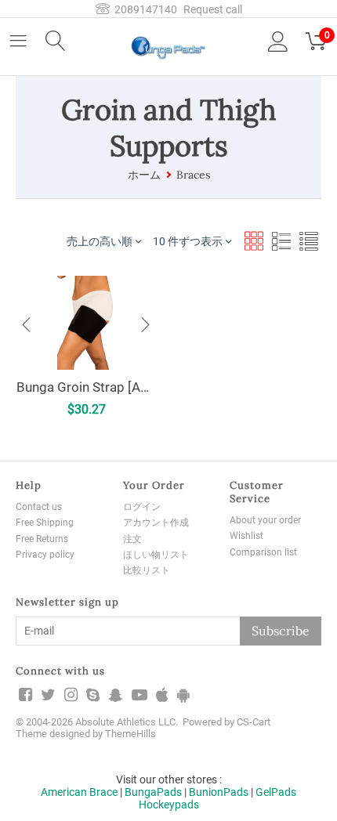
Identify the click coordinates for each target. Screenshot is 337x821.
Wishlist (246, 535)
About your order (265, 520)
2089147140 (143, 9)
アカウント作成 (156, 522)
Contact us (39, 506)
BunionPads (218, 792)
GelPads (275, 792)
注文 (132, 538)
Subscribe (281, 630)
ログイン (142, 506)
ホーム (144, 175)
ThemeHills (130, 734)
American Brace (79, 792)
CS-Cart (253, 722)
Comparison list (263, 552)
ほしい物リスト (156, 554)
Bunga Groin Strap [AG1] (86, 387)
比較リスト (146, 570)
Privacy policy (45, 554)
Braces (193, 175)
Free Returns (42, 538)
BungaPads (153, 792)
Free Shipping (45, 522)
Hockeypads (169, 804)
